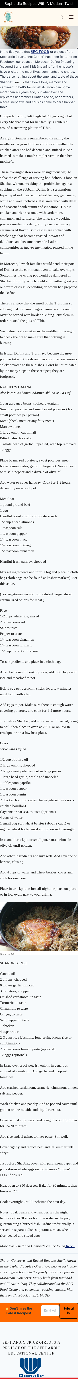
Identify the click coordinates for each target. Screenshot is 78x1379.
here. (70, 1246)
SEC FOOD (40, 51)
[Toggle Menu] (71, 17)
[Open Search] (61, 17)
